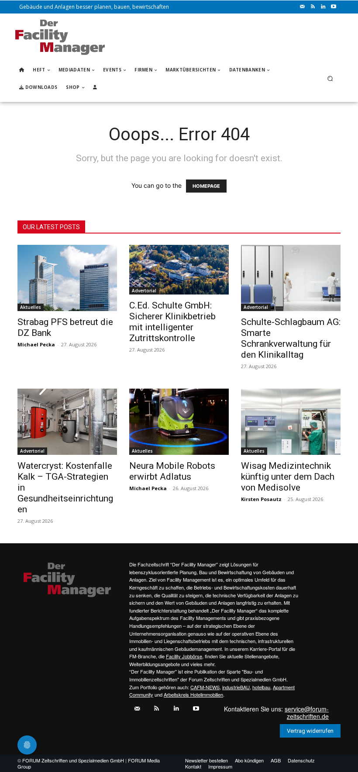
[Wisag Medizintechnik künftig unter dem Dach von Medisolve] (291, 422)
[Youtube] (333, 7)
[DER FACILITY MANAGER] (60, 37)
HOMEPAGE (206, 186)
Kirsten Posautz (261, 499)
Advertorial (144, 291)
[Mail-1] (302, 7)
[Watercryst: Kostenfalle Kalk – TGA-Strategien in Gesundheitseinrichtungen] (67, 422)
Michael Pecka (36, 344)
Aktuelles (30, 307)
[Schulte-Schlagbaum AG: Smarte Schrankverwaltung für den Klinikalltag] (291, 278)
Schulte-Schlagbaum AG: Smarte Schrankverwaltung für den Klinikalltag (291, 338)
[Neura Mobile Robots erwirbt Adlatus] (179, 422)
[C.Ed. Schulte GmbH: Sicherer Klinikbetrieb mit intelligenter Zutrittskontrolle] (179, 270)
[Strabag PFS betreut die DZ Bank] (67, 278)
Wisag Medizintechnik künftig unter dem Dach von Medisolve (287, 476)
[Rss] (312, 7)
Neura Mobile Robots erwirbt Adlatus (172, 471)
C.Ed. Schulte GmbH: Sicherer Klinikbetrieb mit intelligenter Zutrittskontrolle (172, 321)
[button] (330, 78)
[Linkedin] (323, 7)
